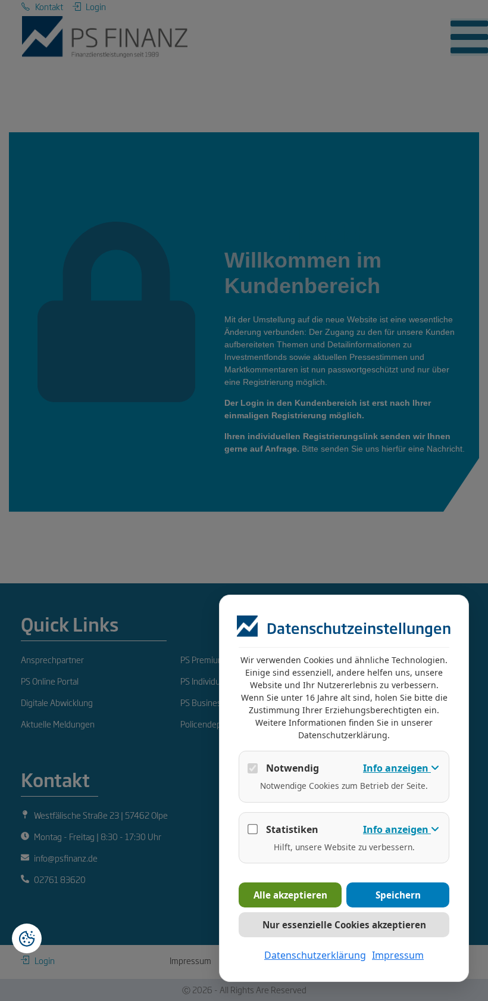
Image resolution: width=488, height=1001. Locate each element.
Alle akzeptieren (290, 895)
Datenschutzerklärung (315, 955)
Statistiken (292, 829)
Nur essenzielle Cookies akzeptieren (344, 925)
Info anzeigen (397, 768)
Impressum (398, 955)
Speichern (398, 895)
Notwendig (292, 768)
